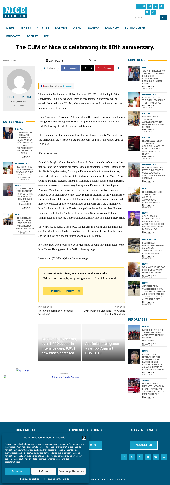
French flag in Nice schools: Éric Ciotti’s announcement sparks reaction (25, 223)
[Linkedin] (155, 6)
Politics (19, 129)
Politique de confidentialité (56, 479)
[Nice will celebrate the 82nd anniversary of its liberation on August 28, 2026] (134, 118)
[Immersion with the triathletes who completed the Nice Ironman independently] (134, 332)
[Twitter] (143, 6)
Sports (145, 327)
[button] (84, 437)
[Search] (163, 17)
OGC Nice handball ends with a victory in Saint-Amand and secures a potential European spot (153, 389)
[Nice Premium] (19, 81)
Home (6, 60)
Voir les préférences (71, 471)
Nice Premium (19, 97)
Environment (149, 240)
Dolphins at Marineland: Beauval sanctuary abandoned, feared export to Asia (153, 248)
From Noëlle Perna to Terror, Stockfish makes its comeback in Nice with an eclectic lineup (153, 147)
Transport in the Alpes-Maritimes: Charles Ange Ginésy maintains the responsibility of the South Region (25, 142)
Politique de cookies (29, 479)
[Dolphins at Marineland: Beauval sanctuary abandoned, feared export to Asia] (134, 245)
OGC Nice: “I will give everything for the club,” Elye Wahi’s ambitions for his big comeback (153, 173)
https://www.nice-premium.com (19, 103)
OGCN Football (23, 163)
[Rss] (153, 12)
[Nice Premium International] (15, 12)
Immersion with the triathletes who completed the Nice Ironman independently (153, 335)
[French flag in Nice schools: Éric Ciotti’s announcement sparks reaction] (8, 219)
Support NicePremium (63, 291)
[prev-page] (16, 240)
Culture (146, 113)
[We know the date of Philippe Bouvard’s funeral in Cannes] (134, 269)
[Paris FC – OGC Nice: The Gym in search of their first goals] (8, 168)
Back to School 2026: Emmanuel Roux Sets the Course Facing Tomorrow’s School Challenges (24, 196)
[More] (118, 68)
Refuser (43, 471)
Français (67, 86)
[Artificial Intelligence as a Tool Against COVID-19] (103, 342)
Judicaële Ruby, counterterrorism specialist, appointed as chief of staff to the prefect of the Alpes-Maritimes (154, 292)
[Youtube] (147, 12)
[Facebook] (138, 6)
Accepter (17, 471)
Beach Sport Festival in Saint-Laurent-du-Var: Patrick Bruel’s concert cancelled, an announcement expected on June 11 (153, 362)
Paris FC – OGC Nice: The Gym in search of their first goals (153, 100)
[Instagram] (149, 6)
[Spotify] (161, 6)
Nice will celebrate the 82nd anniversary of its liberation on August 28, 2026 (154, 122)
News (13, 60)
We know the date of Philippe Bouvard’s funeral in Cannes (153, 270)
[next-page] (21, 240)
